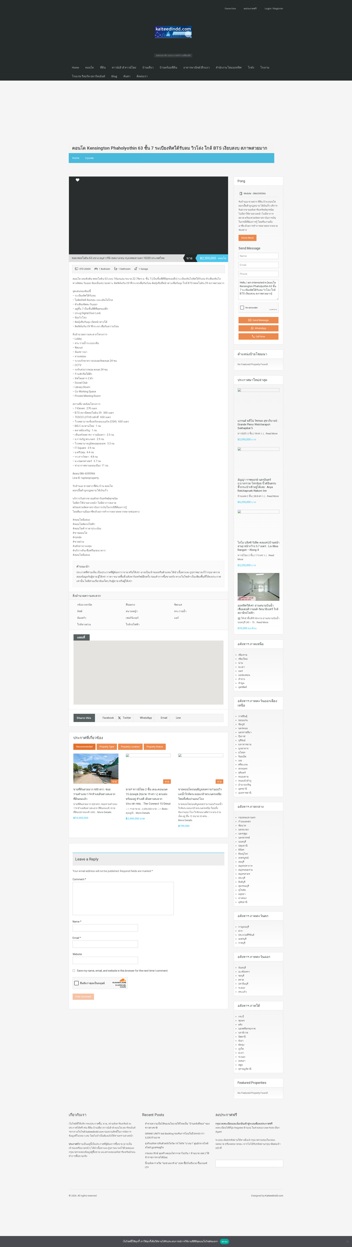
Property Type (107, 746)
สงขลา (241, 1060)
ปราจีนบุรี (243, 983)
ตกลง (224, 1241)
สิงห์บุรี (241, 882)
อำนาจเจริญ (244, 784)
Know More (247, 237)
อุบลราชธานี (244, 792)
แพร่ (240, 671)
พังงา (240, 1040)
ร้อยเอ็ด (242, 756)
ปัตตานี (242, 1036)
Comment (79, 879)
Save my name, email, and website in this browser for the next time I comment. (122, 970)
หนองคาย (243, 776)
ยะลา (241, 1052)
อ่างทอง (242, 898)
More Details (104, 812)
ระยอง (241, 987)
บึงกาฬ (241, 736)
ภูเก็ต (241, 1048)
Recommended (84, 746)
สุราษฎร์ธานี (244, 1069)
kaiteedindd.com (95, 1131)
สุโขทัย (242, 890)
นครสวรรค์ (244, 837)
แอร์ (176, 617)
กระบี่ (241, 1016)
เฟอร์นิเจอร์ (132, 617)
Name (77, 921)
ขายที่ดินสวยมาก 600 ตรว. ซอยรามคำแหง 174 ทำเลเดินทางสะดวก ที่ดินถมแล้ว (94, 794)
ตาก (240, 930)
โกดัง (251, 67)
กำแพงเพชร (244, 821)
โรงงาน (264, 67)
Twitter (127, 717)
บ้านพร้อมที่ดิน (168, 67)
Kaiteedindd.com (274, 1195)
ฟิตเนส (178, 604)
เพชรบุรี (242, 939)
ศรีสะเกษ (243, 764)
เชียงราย (242, 655)
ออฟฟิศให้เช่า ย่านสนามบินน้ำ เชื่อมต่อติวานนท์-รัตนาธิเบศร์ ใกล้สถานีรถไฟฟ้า (258, 609)
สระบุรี (241, 878)
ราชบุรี (241, 943)
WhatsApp (146, 717)
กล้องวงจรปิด (84, 604)
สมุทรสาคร (244, 874)
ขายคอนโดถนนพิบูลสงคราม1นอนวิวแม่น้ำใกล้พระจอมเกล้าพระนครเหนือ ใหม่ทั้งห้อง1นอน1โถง (200, 794)
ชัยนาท (242, 825)
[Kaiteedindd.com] (173, 33)
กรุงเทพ (89, 158)
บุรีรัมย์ (241, 740)
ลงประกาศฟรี (250, 8)
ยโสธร (241, 752)
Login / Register (273, 8)
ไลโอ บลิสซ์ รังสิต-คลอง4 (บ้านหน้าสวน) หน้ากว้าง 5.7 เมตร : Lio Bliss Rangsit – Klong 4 (258, 546)
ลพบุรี (241, 861)
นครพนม (243, 728)
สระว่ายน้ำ (180, 611)
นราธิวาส (243, 1032)
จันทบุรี (242, 967)
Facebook (108, 717)
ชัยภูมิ (241, 724)
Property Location (130, 746)
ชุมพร (241, 1020)
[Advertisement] (176, 108)
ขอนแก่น (243, 720)
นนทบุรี (242, 841)
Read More (271, 433)
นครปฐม (242, 833)
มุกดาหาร (243, 748)
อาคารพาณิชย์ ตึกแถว (196, 67)
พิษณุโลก (243, 853)
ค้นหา (126, 76)
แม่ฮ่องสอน (244, 675)
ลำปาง (241, 679)
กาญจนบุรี (243, 926)
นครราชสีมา (245, 732)
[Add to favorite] (77, 181)
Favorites (230, 8)
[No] (347, 1241)
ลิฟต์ (79, 611)
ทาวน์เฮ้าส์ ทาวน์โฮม (124, 67)
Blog (114, 76)
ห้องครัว (81, 617)
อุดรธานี (242, 788)
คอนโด (89, 67)
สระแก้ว (242, 991)
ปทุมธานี (242, 845)
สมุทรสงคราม (245, 870)
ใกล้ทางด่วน (84, 624)
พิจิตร (241, 849)
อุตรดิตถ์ (242, 687)
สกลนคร (242, 768)
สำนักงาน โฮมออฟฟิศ (229, 67)
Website (77, 954)
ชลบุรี (241, 975)
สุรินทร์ (242, 772)
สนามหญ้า (132, 611)
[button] (148, 667)
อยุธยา (241, 894)
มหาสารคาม (245, 744)
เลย (240, 760)
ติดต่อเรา (142, 76)
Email (164, 717)
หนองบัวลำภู (244, 780)
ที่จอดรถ (130, 604)
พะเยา (241, 667)
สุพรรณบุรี (243, 886)
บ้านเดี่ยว (147, 67)
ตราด (241, 979)
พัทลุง (241, 1044)
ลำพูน (241, 683)
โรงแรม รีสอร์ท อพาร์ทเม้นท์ (88, 76)
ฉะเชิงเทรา (244, 971)
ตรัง (240, 1024)
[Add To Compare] (72, 180)
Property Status (155, 746)
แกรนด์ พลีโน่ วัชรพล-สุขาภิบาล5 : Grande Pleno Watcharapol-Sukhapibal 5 (258, 424)
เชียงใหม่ (243, 659)
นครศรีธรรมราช (247, 1028)
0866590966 (259, 193)
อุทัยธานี (242, 902)
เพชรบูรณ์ (243, 857)
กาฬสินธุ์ (242, 716)
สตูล (240, 1065)
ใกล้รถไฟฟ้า (133, 624)
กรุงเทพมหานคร (246, 817)
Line (178, 717)
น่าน (240, 663)
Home (75, 67)
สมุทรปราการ (245, 865)
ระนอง (241, 1056)
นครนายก (243, 829)
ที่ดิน (103, 67)
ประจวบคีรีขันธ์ (246, 935)
